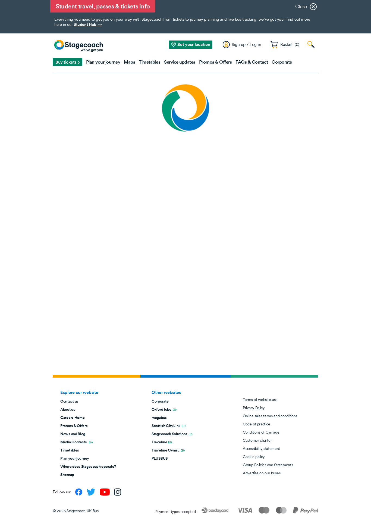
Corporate (160, 401)
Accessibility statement (261, 448)
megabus (159, 417)
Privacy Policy (254, 407)
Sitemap (67, 474)
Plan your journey (74, 458)
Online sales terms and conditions (270, 415)
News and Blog (72, 433)
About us (67, 409)
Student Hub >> (88, 24)
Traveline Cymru (166, 450)
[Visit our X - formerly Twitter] (91, 492)
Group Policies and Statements (268, 464)
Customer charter (257, 440)
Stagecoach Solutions (169, 433)
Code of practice (256, 424)
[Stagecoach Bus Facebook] (78, 492)
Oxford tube (161, 409)
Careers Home (72, 417)
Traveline (159, 442)
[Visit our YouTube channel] (105, 492)
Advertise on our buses (261, 473)
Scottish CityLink (166, 425)
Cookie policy (254, 456)
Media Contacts (74, 442)
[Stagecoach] (78, 46)
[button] (67, 62)
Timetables (69, 450)
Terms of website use (260, 399)
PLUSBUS (160, 458)
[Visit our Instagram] (117, 492)
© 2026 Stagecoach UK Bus (76, 510)
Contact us (69, 401)
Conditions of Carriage (261, 432)
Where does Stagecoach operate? (88, 466)
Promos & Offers (74, 425)
